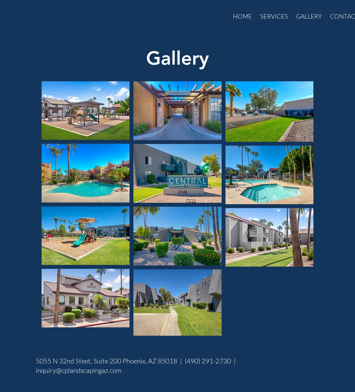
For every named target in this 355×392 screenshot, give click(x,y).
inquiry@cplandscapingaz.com (78, 370)
